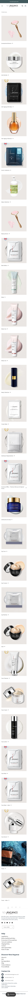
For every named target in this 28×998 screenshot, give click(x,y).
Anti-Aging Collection (6, 138)
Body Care (3, 329)
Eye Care (3, 551)
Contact (3, 945)
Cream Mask (4, 424)
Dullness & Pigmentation (7, 455)
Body (2, 297)
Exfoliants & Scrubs (6, 519)
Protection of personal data (9, 940)
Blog (2, 963)
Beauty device (4, 233)
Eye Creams (4, 583)
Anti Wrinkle (4, 75)
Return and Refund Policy (8, 938)
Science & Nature (5, 964)
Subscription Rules (6, 947)
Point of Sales (5, 949)
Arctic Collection (5, 170)
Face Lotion (4, 741)
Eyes (2, 646)
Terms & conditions (6, 942)
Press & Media (5, 966)
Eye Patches (4, 614)
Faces (2, 868)
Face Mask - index (5, 805)
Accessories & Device (6, 43)
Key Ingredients (5, 961)
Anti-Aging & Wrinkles (6, 106)
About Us (3, 957)
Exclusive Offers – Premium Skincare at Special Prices (12, 487)
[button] (2, 5)
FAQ (2, 959)
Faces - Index (4, 900)
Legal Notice (4, 936)
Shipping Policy (5, 943)
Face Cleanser (4, 678)
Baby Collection (5, 202)
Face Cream (4, 710)
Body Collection (5, 392)
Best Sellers (4, 265)
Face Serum (4, 837)
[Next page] (19, 907)
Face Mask (3, 773)
